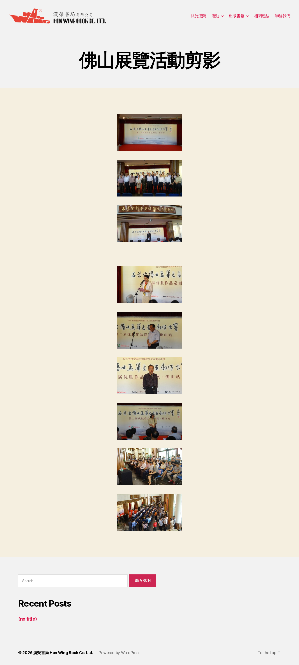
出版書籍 (236, 16)
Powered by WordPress (119, 652)
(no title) (27, 619)
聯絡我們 (282, 16)
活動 (215, 16)
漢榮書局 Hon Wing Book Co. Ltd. (63, 652)
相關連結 (261, 16)
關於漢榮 (198, 16)
